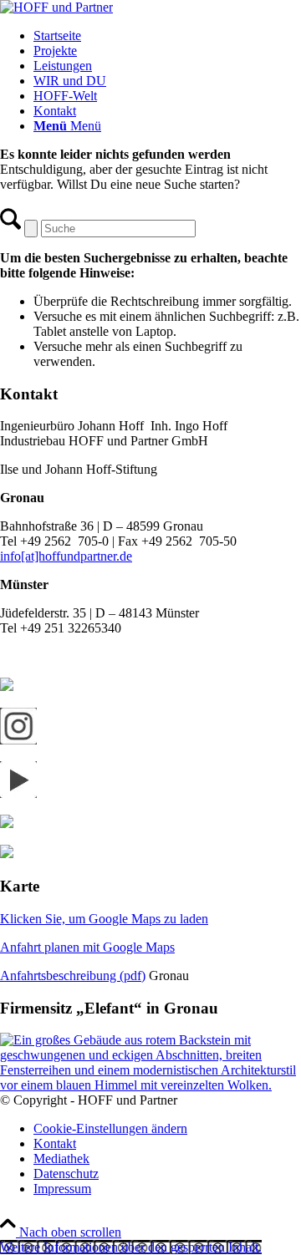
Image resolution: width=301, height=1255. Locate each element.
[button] (131, 1247)
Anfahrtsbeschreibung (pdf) (72, 975)
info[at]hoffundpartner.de (66, 556)
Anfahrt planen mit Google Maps (87, 947)
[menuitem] (167, 35)
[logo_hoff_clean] (56, 7)
